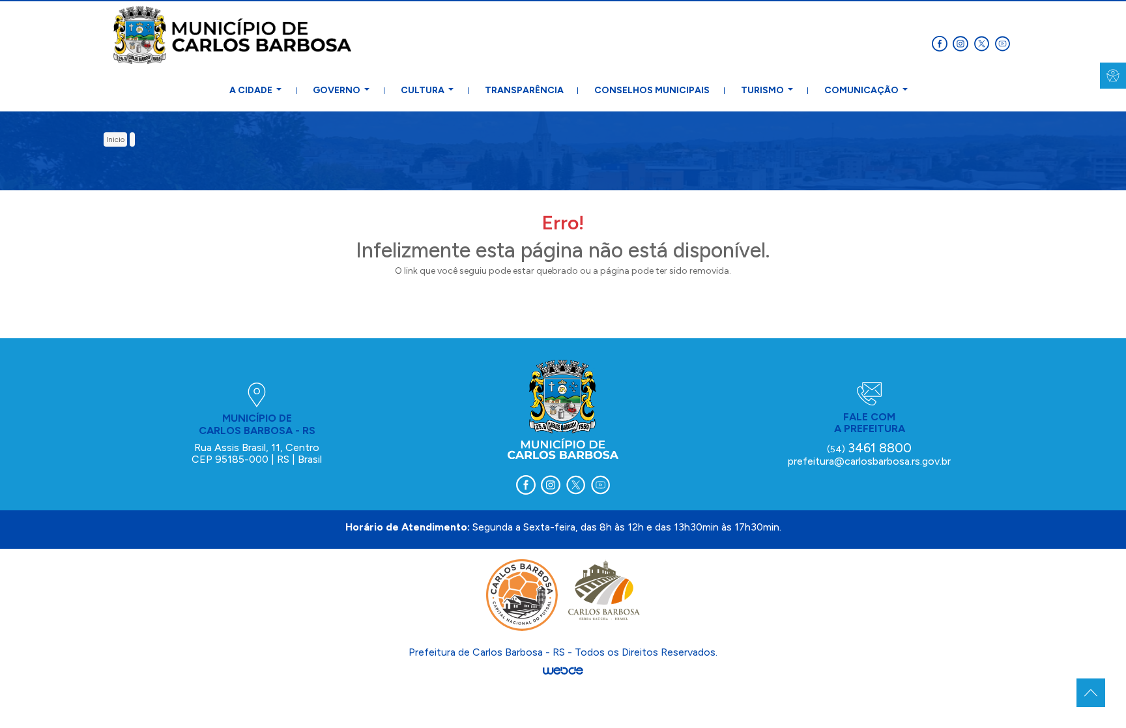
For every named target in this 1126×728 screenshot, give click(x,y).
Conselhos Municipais (652, 90)
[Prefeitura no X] (984, 42)
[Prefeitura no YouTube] (1003, 42)
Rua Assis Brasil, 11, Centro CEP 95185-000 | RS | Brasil (257, 453)
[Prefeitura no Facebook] (942, 42)
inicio (115, 139)
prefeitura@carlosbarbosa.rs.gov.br (869, 461)
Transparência (524, 90)
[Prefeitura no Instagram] (963, 42)
